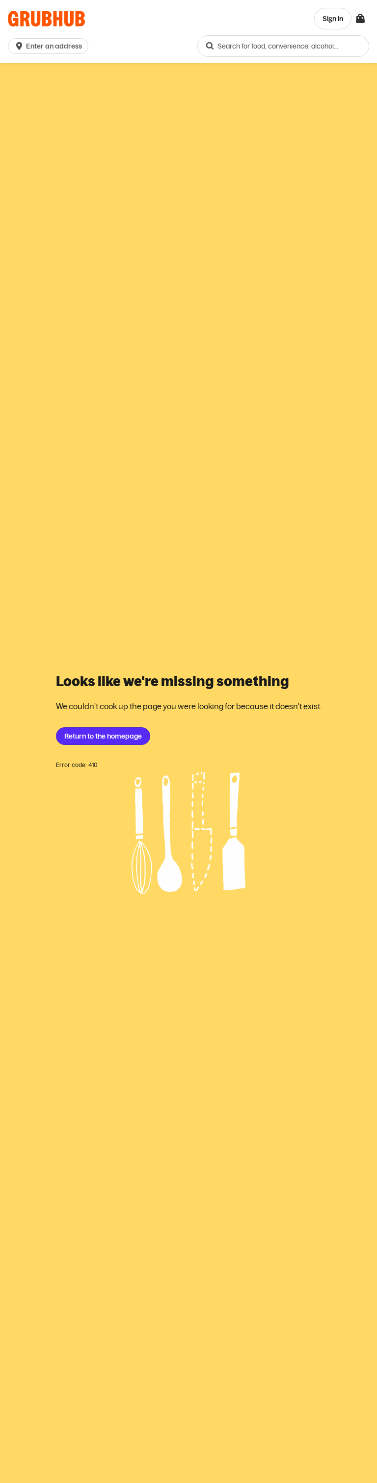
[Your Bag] (360, 18)
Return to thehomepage (103, 736)
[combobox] (283, 46)
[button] (50, 46)
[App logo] (46, 19)
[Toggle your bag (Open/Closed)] (360, 18)
